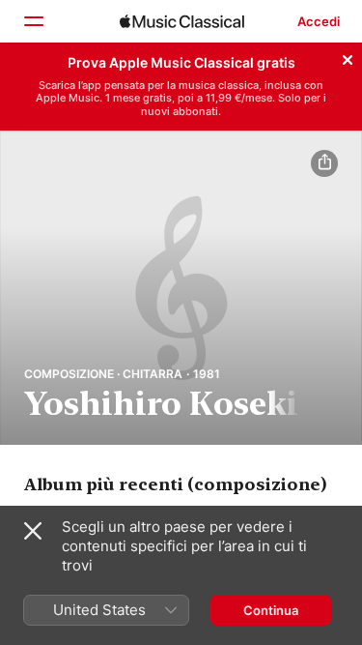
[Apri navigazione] (33, 21)
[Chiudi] (347, 57)
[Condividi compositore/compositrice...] (324, 163)
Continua (270, 610)
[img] (182, 21)
